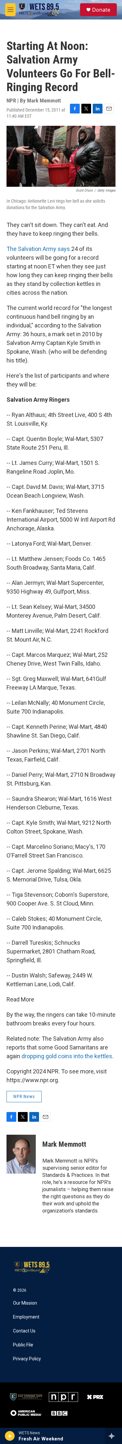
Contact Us (24, 1331)
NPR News (24, 1096)
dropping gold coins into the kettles (66, 1056)
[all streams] (113, 1436)
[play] (10, 1436)
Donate (101, 10)
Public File (23, 1345)
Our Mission (25, 1303)
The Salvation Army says (38, 248)
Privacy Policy (27, 1358)
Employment (26, 1317)
